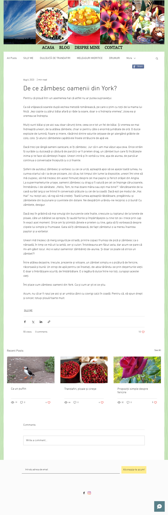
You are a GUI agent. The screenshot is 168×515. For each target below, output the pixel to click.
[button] (156, 58)
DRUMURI (114, 58)
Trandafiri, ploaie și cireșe (80, 389)
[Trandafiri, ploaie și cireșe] (84, 370)
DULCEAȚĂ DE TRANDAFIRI (55, 58)
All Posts (12, 58)
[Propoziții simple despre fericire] (137, 370)
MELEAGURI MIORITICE (90, 58)
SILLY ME (28, 58)
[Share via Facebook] (24, 321)
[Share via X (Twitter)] (32, 321)
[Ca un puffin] (30, 370)
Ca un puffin (18, 389)
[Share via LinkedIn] (40, 321)
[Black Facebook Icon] (84, 493)
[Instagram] (89, 493)
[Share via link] (49, 321)
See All (157, 350)
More (129, 58)
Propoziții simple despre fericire (132, 390)
